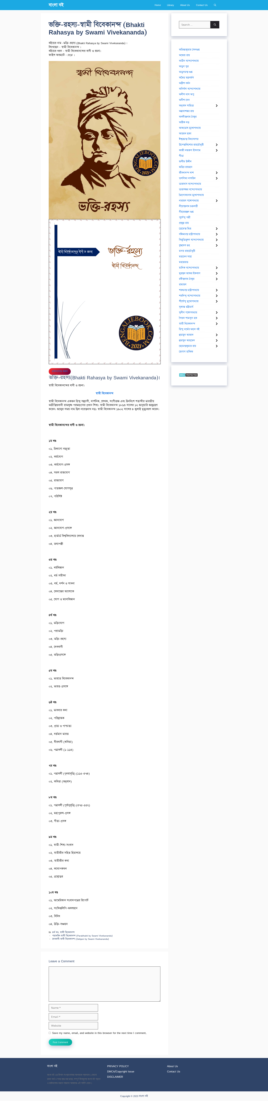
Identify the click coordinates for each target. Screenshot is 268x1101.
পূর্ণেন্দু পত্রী (184, 217)
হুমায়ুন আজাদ (186, 335)
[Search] (214, 24)
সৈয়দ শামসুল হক (188, 318)
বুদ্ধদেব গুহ (184, 245)
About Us (185, 5)
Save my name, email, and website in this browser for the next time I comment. (99, 1033)
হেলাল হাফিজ (186, 352)
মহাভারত (183, 262)
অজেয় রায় (184, 55)
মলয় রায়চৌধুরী (187, 251)
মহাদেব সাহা (185, 256)
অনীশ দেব (184, 100)
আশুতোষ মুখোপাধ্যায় (190, 128)
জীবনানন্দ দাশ (186, 173)
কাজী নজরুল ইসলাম (190, 150)
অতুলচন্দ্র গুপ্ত (185, 72)
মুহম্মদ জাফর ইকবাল (189, 273)
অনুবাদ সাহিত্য (186, 105)
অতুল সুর (184, 66)
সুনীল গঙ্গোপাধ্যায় (188, 312)
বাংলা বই (56, 5)
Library (170, 5)
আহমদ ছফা (185, 133)
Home (158, 5)
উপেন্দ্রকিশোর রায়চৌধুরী (191, 145)
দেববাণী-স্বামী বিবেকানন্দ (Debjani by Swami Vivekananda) (80, 939)
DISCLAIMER (115, 1077)
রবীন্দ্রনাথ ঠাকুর (186, 279)
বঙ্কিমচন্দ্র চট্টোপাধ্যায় (189, 234)
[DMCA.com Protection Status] (188, 376)
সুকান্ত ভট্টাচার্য (186, 307)
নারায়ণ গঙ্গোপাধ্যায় (189, 201)
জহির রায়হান (185, 167)
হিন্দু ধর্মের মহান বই (189, 329)
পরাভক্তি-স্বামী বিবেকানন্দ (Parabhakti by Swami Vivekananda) (82, 935)
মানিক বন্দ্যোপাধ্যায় (189, 268)
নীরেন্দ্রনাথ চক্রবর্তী (188, 206)
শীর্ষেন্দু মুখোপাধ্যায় (189, 301)
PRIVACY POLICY (118, 1066)
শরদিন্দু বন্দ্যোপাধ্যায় (189, 296)
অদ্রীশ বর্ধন (184, 83)
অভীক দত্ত (184, 122)
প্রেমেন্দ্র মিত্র (185, 229)
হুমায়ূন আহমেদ (187, 340)
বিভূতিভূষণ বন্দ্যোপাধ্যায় (191, 240)
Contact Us (202, 5)
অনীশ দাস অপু (186, 94)
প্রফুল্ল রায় (184, 223)
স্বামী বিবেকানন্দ (67, 932)
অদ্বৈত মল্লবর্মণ (186, 78)
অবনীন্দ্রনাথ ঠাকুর (188, 117)
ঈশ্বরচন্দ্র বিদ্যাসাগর (188, 139)
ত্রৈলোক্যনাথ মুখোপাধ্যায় (191, 195)
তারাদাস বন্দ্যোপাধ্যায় (190, 184)
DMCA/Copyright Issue (120, 1071)
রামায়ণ (182, 284)
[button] (215, 5)
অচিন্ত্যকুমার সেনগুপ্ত (189, 50)
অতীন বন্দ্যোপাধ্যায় (189, 61)
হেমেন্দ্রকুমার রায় (187, 346)
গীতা (181, 156)
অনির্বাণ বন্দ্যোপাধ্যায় (189, 89)
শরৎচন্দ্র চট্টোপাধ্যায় (189, 290)
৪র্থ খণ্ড (55, 932)
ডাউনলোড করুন (60, 371)
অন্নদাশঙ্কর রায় (186, 111)
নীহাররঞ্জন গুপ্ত (186, 212)
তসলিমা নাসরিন (187, 178)
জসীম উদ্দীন (185, 161)
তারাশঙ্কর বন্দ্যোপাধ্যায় (190, 189)
